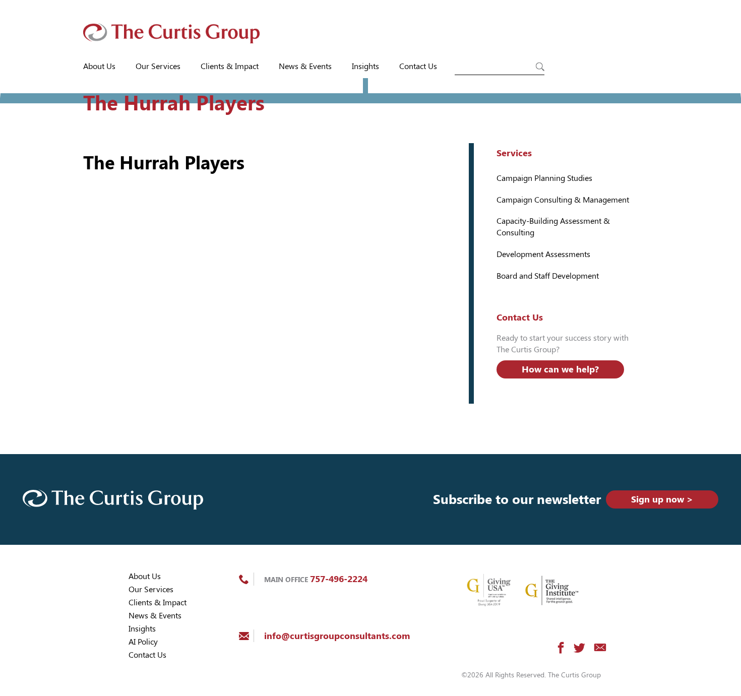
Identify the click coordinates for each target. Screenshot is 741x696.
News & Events (305, 66)
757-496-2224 (338, 579)
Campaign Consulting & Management (563, 200)
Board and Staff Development (548, 276)
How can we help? (560, 369)
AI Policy (143, 642)
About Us (99, 66)
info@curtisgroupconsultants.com (337, 635)
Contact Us (418, 66)
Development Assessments (543, 254)
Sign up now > (662, 499)
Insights (365, 66)
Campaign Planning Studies (544, 178)
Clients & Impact (230, 66)
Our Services (158, 66)
